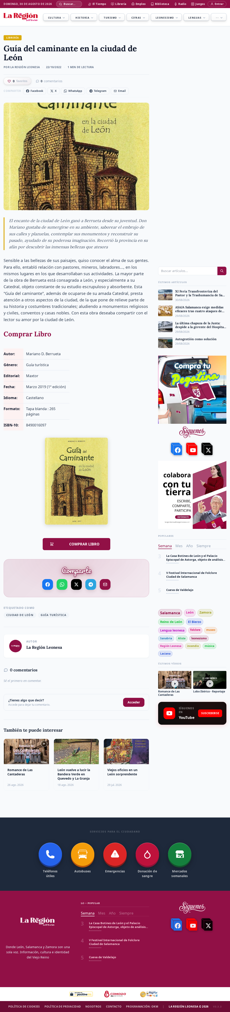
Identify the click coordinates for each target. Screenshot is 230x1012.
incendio (193, 646)
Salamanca (170, 612)
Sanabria (166, 638)
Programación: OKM (142, 1006)
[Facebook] (177, 449)
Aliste (182, 638)
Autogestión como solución (185, 590)
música (209, 646)
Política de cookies (24, 1006)
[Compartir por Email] (105, 583)
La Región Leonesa (44, 647)
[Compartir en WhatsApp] (62, 584)
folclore (195, 630)
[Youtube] (192, 449)
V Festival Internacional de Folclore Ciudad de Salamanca (191, 558)
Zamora (205, 612)
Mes (179, 545)
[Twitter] (207, 449)
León (190, 612)
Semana (165, 545)
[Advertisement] (192, 760)
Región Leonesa (170, 646)
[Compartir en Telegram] (91, 584)
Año (189, 545)
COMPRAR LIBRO (79, 544)
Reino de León (171, 622)
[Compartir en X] (76, 583)
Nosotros (93, 1006)
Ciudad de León (19, 615)
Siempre (204, 545)
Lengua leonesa (172, 630)
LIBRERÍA (12, 37)
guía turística (53, 615)
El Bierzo (194, 622)
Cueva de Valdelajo (179, 573)
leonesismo (199, 638)
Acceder (134, 702)
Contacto (114, 1006)
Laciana (165, 653)
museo (210, 630)
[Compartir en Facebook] (47, 584)
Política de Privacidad (62, 1006)
